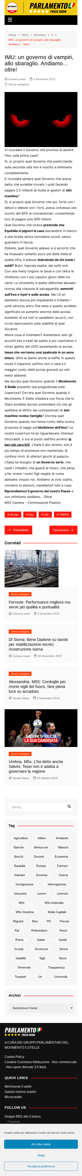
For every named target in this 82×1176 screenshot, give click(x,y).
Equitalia (19, 865)
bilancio (63, 847)
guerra (63, 875)
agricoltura (21, 838)
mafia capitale (57, 912)
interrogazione (57, 884)
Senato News (21, 698)
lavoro (41, 893)
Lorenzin (62, 893)
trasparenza (56, 967)
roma (19, 939)
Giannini (19, 875)
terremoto (24, 967)
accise (14, 514)
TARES (64, 514)
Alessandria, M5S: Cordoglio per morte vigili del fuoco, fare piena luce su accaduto (37, 686)
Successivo (61, 530)
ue (40, 976)
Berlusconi (41, 847)
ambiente (62, 838)
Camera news (17, 79)
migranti (18, 921)
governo (41, 875)
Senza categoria (18, 84)
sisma (63, 949)
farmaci (62, 865)
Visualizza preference (41, 1166)
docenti (39, 856)
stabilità (21, 958)
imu (31, 514)
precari (64, 921)
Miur (35, 921)
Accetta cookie (41, 1144)
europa (41, 865)
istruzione (20, 893)
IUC (46, 514)
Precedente (20, 530)
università (60, 976)
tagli (42, 958)
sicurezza (41, 949)
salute (41, 939)
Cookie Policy (14, 1057)
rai (17, 930)
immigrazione (24, 884)
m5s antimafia (54, 902)
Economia (61, 856)
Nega (41, 1155)
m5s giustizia (25, 912)
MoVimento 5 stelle (18, 1086)
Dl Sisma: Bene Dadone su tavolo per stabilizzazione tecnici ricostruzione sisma (38, 644)
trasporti (20, 976)
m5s (21, 902)
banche (19, 847)
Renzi (63, 930)
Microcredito (13, 1097)
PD (49, 921)
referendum (39, 930)
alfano (42, 838)
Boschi (18, 856)
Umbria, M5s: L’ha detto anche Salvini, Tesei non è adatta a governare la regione (36, 766)
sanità (63, 939)
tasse (62, 958)
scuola (18, 949)
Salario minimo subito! (20, 1091)
